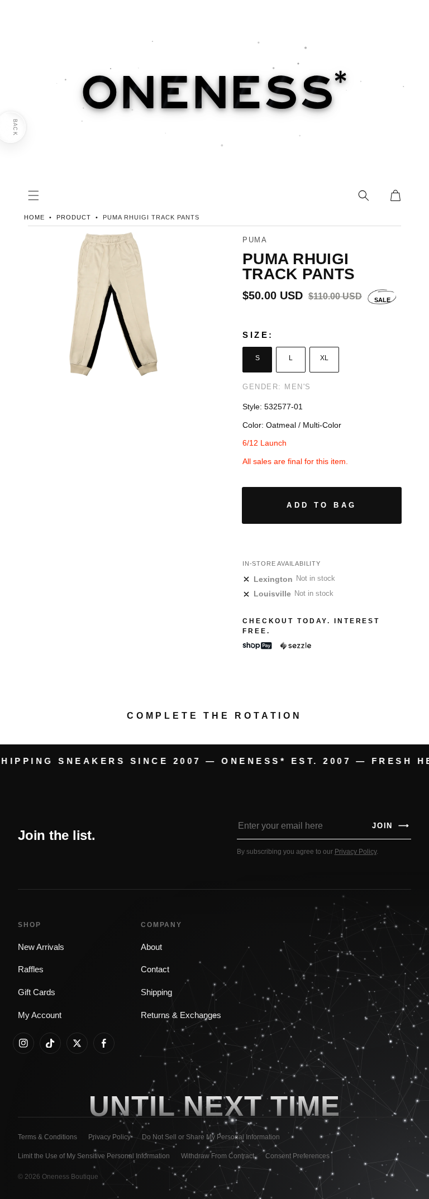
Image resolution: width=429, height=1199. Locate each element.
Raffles (31, 969)
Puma (254, 240)
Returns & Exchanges (181, 1015)
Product (73, 217)
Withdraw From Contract (217, 1156)
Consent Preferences (297, 1156)
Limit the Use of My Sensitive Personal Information (94, 1156)
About (151, 947)
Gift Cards (36, 992)
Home (34, 217)
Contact (155, 969)
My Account (39, 1015)
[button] (363, 195)
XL (324, 358)
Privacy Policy (355, 851)
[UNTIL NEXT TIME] (305, 1106)
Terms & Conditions (47, 1137)
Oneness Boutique (70, 1177)
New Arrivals (41, 947)
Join (391, 825)
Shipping (156, 992)
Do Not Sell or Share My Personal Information (211, 1137)
